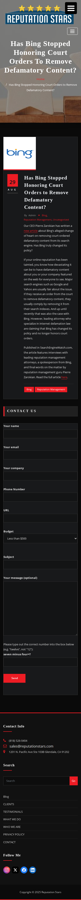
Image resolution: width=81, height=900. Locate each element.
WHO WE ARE (12, 827)
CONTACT (9, 842)
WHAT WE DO (12, 819)
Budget (8, 531)
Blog (44, 215)
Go (73, 781)
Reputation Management (38, 219)
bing (29, 389)
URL (6, 510)
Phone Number (14, 489)
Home (40, 79)
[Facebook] (24, 870)
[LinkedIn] (32, 870)
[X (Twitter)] (15, 870)
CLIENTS (8, 804)
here (64, 377)
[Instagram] (6, 870)
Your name (11, 426)
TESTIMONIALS (13, 812)
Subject (8, 557)
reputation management (51, 389)
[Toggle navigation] (72, 31)
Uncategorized (61, 219)
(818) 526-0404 (18, 741)
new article (31, 231)
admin (30, 215)
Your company (13, 468)
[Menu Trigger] (71, 8)
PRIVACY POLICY (13, 834)
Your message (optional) (20, 578)
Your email (11, 447)
